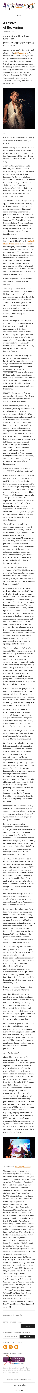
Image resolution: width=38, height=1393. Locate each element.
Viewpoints (19, 1315)
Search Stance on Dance (14, 1322)
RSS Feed (20, 1390)
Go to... (19, 15)
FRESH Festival (20, 53)
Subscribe (27, 1336)
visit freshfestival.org (23, 1166)
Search (28, 1326)
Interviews (13, 1315)
